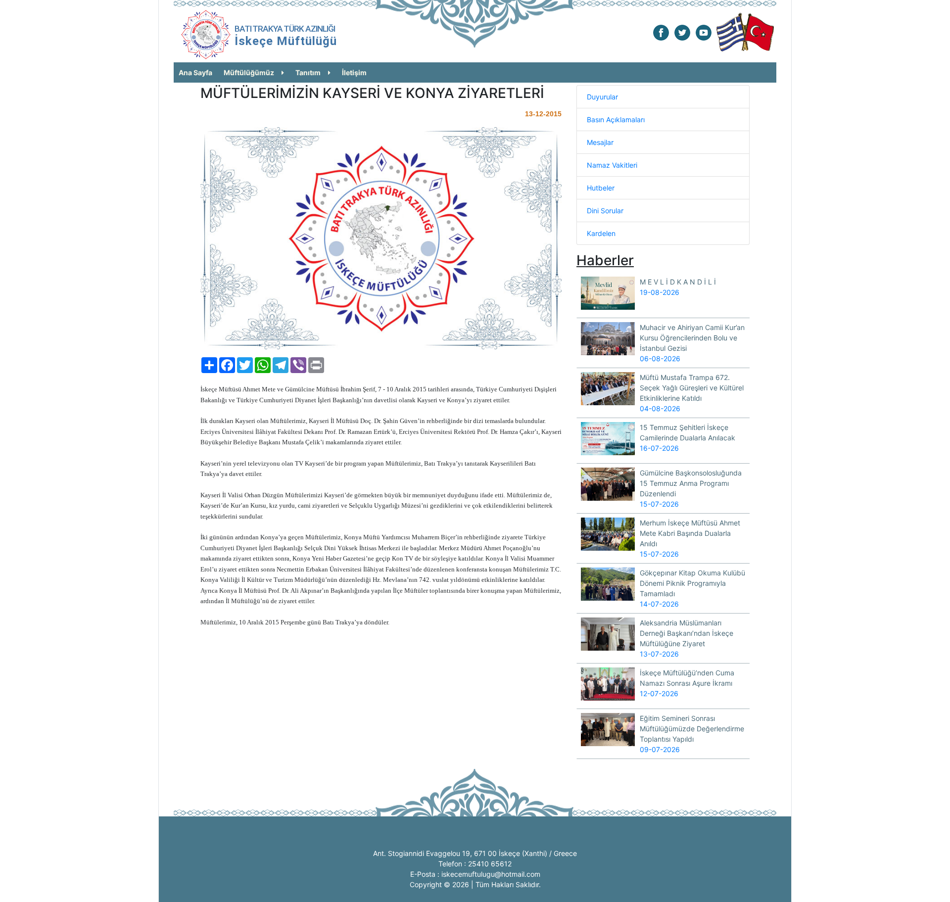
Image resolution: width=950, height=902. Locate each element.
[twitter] (682, 32)
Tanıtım (308, 72)
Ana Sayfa (195, 72)
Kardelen (601, 233)
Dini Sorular (605, 210)
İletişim (354, 72)
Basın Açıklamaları (616, 119)
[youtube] (703, 32)
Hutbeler (601, 188)
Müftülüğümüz (249, 72)
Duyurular (602, 97)
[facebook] (661, 32)
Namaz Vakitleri (612, 165)
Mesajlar (600, 142)
